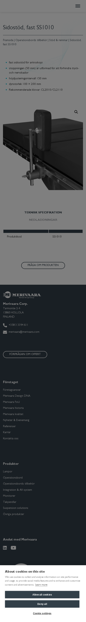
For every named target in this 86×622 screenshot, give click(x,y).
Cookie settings (42, 613)
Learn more (41, 585)
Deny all (42, 604)
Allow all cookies (42, 594)
